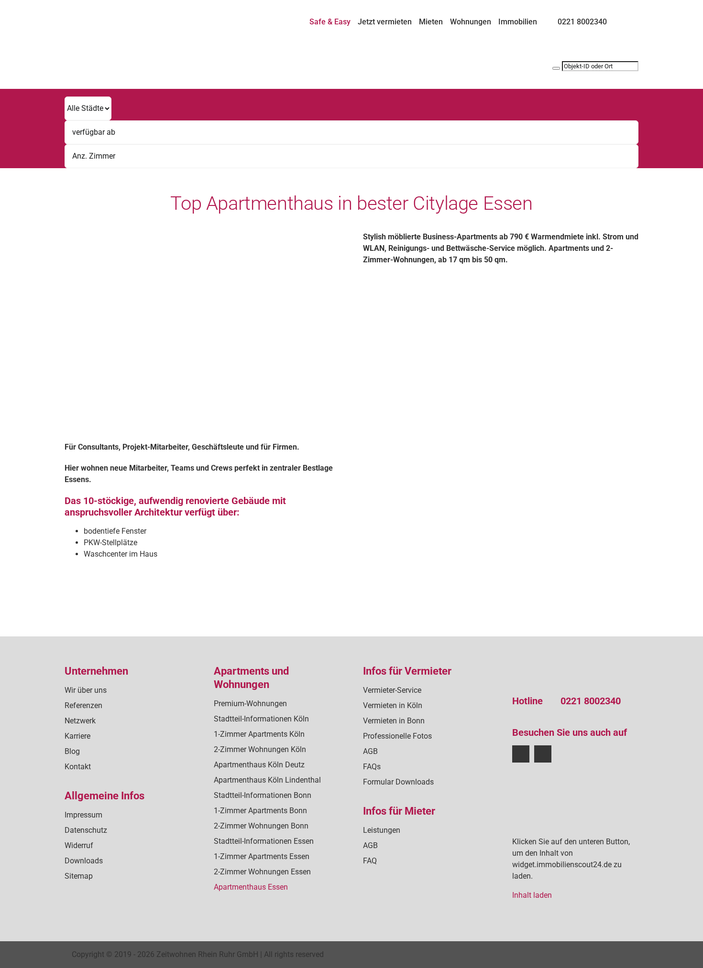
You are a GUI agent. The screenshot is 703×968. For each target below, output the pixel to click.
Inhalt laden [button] (532, 895)
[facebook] (520, 754)
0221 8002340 (590, 701)
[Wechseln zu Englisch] (634, 17)
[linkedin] (542, 754)
